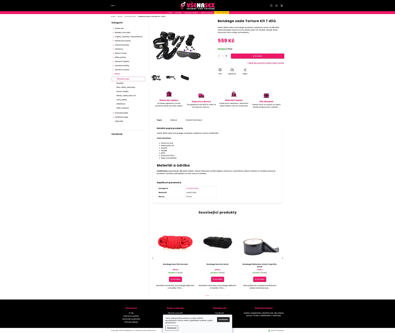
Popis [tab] (159, 120)
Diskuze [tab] (173, 120)
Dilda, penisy (120, 57)
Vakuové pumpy (122, 45)
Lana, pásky (122, 99)
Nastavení (171, 328)
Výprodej (119, 121)
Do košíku (258, 56)
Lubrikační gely (121, 117)
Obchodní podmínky (131, 319)
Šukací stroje (120, 53)
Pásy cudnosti (123, 108)
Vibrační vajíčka (122, 61)
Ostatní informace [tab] (194, 120)
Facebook (219, 313)
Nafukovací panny (123, 41)
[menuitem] (170, 12)
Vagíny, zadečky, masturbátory (129, 36)
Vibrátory (119, 49)
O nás (131, 313)
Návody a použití (175, 313)
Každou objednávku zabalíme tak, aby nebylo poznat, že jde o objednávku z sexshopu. (264, 314)
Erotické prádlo (121, 113)
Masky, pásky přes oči (126, 95)
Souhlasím (223, 319)
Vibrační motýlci (122, 70)
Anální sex (119, 28)
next (282, 258)
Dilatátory (121, 104)
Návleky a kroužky (123, 32)
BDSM (117, 74)
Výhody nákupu (131, 322)
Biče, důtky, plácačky (126, 87)
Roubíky (120, 83)
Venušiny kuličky (122, 65)
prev (152, 258)
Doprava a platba (131, 316)
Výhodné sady (123, 79)
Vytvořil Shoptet (277, 330)
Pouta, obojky (123, 91)
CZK (112, 6)
